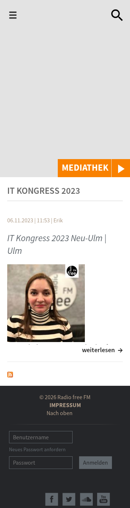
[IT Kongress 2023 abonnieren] (10, 374)
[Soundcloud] (86, 499)
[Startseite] (56, 16)
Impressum (65, 405)
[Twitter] (68, 499)
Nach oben (60, 413)
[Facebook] (51, 499)
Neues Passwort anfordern (37, 449)
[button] (94, 168)
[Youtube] (103, 499)
